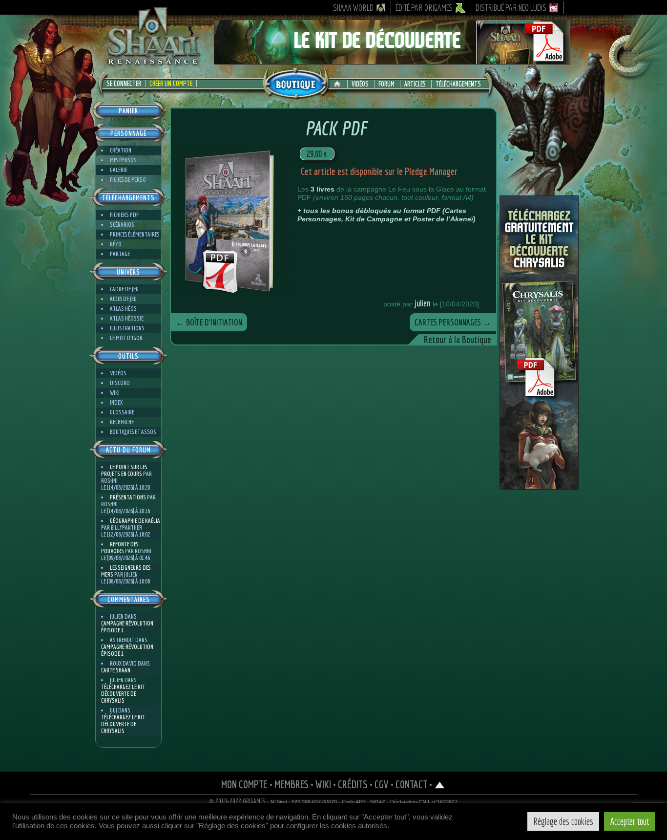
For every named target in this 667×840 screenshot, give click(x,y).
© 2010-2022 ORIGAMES (237, 801)
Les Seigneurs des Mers (125, 571)
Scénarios (122, 224)
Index (116, 402)
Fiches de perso (128, 179)
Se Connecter (123, 83)
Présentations (128, 497)
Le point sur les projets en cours (124, 470)
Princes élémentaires (134, 234)
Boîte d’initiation (209, 322)
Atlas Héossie (127, 318)
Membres (291, 784)
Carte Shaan (115, 670)
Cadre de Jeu (124, 289)
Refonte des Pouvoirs (119, 547)
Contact (411, 784)
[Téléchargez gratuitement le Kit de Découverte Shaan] (392, 60)
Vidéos (360, 84)
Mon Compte (244, 784)
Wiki (115, 392)
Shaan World (353, 7)
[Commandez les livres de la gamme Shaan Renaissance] (295, 82)
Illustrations (127, 328)
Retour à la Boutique (457, 339)
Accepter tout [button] (629, 821)
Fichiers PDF (124, 214)
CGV (382, 784)
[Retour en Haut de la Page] (439, 784)
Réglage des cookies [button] (563, 821)
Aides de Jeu (123, 298)
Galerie (118, 169)
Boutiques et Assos (133, 431)
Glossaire (122, 412)
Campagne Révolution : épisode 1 (128, 627)
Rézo (116, 244)
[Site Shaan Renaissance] (153, 64)
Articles (415, 84)
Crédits (353, 784)
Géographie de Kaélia (135, 520)
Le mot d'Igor (126, 338)
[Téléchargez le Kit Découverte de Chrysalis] (539, 486)
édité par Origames (424, 7)
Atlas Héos (123, 308)
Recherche (122, 422)
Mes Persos (123, 160)
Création (120, 150)
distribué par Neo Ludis (511, 7)
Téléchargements (458, 84)
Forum (386, 84)
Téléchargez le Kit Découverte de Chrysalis (123, 693)
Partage (120, 254)
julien (423, 303)
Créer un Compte (170, 83)
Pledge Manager (431, 171)
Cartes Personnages (453, 322)
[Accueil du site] (340, 84)
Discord (120, 383)
